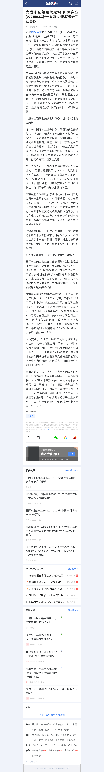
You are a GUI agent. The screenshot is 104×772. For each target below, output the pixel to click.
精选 (66, 729)
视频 (47, 729)
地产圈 (35, 724)
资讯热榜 (36, 755)
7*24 (53, 729)
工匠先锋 (60, 740)
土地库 (52, 745)
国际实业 (36, 32)
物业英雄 (49, 740)
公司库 (35, 745)
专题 (60, 729)
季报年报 (62, 745)
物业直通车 (46, 724)
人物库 (44, 745)
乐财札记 (70, 740)
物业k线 (55, 735)
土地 (41, 729)
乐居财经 (29, 762)
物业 (68, 724)
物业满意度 (58, 724)
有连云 (30, 415)
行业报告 (72, 745)
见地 (34, 740)
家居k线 (45, 735)
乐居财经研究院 (68, 735)
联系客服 (46, 429)
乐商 (34, 729)
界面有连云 (30, 27)
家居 (75, 724)
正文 (38, 762)
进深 (41, 740)
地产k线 (36, 735)
